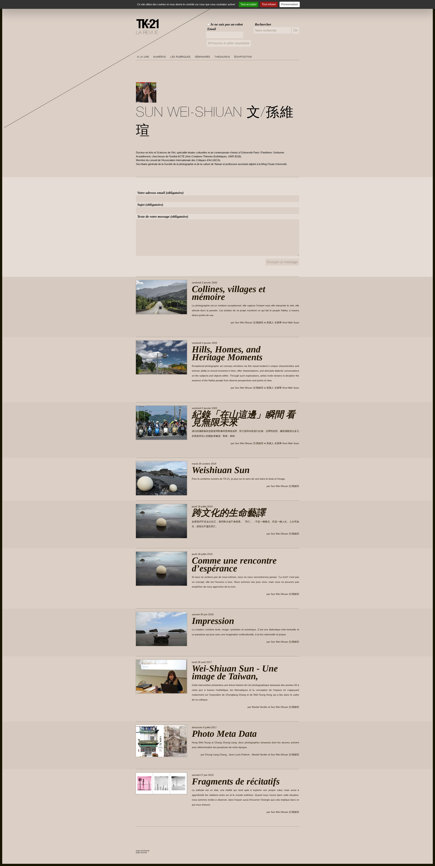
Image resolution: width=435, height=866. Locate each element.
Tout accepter (248, 4)
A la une (143, 56)
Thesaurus (222, 56)
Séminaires (202, 56)
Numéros (159, 56)
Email (211, 29)
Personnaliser (289, 4)
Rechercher (263, 24)
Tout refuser (269, 4)
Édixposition (243, 56)
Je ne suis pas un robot (226, 24)
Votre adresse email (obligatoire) (160, 193)
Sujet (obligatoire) (150, 204)
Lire (196, 330)
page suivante (141, 852)
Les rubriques (180, 56)
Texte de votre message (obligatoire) (162, 216)
